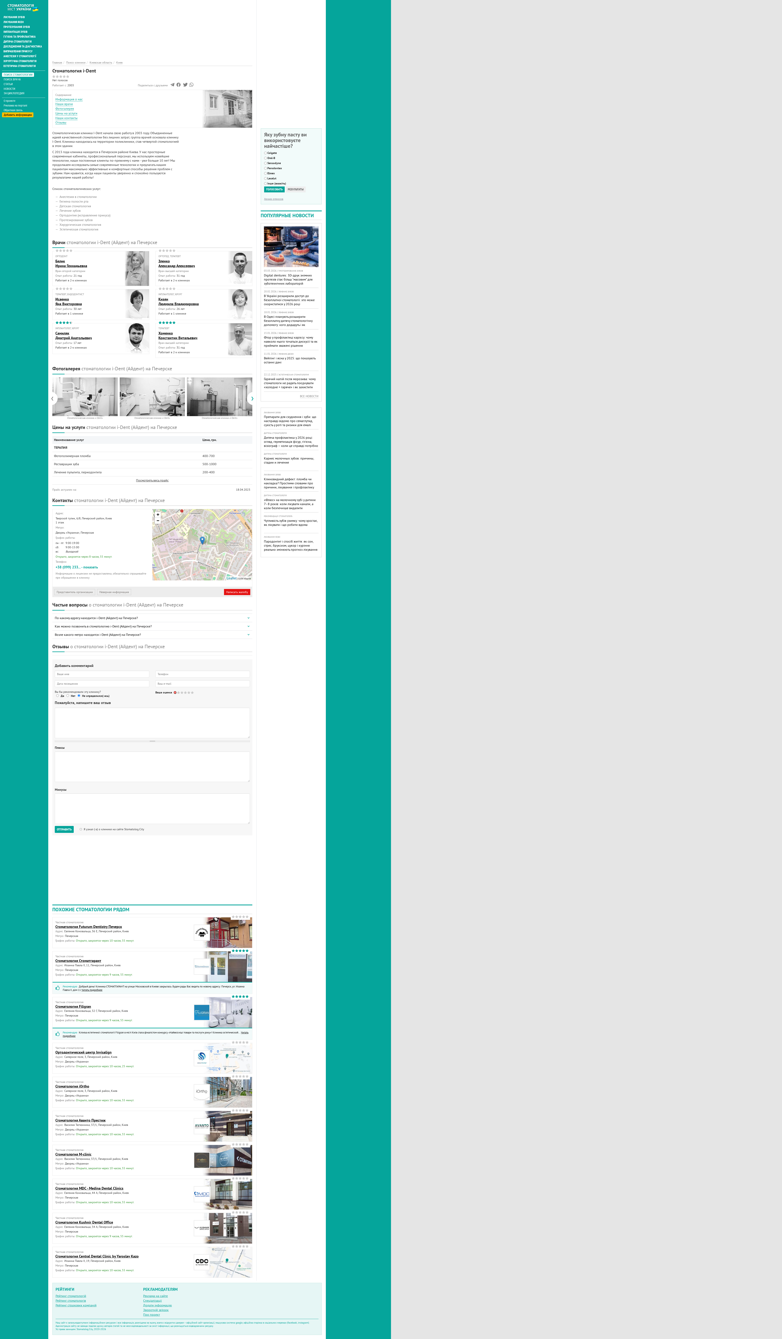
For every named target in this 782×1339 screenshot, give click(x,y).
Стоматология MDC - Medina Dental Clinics (89, 1188)
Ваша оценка (163, 692)
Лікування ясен (13, 22)
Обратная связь (13, 110)
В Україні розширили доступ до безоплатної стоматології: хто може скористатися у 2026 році (289, 300)
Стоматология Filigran (73, 1006)
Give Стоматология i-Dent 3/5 (185, 692)
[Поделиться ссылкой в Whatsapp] (191, 86)
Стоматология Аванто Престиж (80, 1120)
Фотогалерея (64, 108)
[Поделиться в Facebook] (178, 86)
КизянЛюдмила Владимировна (178, 301)
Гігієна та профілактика (19, 36)
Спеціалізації (152, 1300)
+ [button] (158, 514)
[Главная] (25, 7)
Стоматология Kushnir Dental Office (84, 1222)
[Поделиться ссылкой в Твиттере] (185, 86)
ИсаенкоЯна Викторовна (68, 301)
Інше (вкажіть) (276, 183)
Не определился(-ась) (96, 696)
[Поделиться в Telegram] (172, 86)
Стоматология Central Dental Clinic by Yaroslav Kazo (97, 1256)
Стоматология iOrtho (72, 1086)
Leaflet (231, 578)
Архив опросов (273, 199)
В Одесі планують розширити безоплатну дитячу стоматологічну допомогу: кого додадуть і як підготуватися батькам (288, 323)
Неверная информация (114, 592)
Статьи (8, 84)
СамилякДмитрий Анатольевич (73, 335)
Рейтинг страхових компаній (76, 1305)
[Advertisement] (152, 28)
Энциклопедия (14, 93)
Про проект (151, 1315)
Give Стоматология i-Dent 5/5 (192, 692)
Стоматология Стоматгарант (78, 960)
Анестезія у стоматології (19, 56)
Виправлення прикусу (18, 51)
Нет (73, 696)
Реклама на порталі (15, 105)
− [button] (158, 520)
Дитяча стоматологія (17, 41)
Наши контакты (66, 118)
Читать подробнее (91, 989)
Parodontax (274, 168)
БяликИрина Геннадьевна (71, 263)
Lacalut (271, 178)
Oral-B (271, 158)
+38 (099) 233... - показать (77, 567)
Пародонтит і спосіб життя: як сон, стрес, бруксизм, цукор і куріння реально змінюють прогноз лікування (290, 545)
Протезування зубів (16, 27)
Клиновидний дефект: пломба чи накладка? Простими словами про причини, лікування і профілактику (289, 483)
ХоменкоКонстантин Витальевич (177, 335)
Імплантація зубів (15, 31)
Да (62, 696)
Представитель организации (75, 592)
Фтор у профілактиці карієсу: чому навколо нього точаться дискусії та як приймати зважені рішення (290, 341)
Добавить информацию (18, 115)
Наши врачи (64, 104)
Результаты (296, 189)
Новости (9, 89)
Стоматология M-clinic (73, 1154)
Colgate (272, 153)
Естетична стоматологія (19, 66)
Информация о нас (69, 99)
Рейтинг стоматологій (71, 1296)
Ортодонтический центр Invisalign (83, 1052)
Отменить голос (175, 692)
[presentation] (54, 398)
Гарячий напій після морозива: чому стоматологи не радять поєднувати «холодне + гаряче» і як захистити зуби (289, 385)
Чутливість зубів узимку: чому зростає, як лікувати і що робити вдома (291, 523)
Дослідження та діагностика (22, 46)
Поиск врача (12, 79)
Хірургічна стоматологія (19, 61)
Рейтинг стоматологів (71, 1300)
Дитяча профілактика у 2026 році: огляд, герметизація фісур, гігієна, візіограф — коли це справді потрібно (291, 441)
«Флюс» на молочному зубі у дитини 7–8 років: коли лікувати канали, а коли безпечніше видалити (290, 504)
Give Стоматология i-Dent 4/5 (189, 692)
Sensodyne (274, 163)
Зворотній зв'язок (156, 1310)
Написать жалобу (237, 592)
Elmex (271, 173)
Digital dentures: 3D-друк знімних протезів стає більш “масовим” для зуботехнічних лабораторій (288, 279)
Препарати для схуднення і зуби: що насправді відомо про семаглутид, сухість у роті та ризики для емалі (290, 421)
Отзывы (60, 122)
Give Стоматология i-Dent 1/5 (178, 692)
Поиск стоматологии (18, 75)
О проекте (9, 101)
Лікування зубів (14, 17)
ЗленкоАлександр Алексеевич (176, 263)
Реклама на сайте (155, 1296)
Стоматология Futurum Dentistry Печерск (88, 926)
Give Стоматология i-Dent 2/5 (182, 692)
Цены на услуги (66, 113)
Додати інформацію (157, 1305)
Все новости (309, 396)
